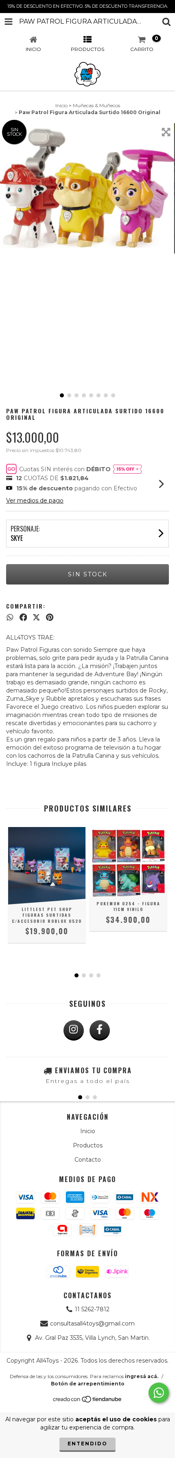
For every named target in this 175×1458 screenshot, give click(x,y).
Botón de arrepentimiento (88, 1384)
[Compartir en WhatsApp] (10, 617)
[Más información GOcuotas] (127, 469)
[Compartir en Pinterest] (49, 617)
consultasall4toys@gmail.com (92, 1323)
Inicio (61, 105)
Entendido (87, 1443)
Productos (88, 1145)
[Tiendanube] (87, 1401)
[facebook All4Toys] (100, 1030)
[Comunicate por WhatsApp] (159, 1393)
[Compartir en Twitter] (36, 617)
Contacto (87, 1159)
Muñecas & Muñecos (96, 105)
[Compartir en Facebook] (23, 617)
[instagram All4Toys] (73, 1030)
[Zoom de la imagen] (166, 132)
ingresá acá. (141, 1376)
